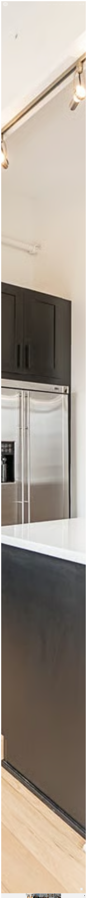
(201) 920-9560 (74, 4)
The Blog (49, 4)
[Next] (83, 447)
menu (80, 4)
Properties (55, 4)
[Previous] (4, 447)
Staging (60, 4)
